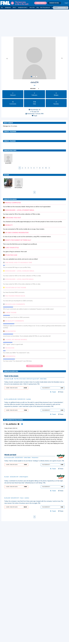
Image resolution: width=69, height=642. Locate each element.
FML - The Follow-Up (43, 7)
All (2, 7)
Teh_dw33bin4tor (11, 424)
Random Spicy (22, 7)
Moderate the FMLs (54, 3)
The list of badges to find (34, 365)
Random (8, 7)
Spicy (14, 7)
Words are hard (10, 455)
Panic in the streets (11, 376)
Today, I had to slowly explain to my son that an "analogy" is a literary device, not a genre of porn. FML (34, 461)
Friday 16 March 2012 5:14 (10, 428)
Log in (66, 3)
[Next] (49, 168)
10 (46, 168)
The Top (31, 7)
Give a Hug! (32, 88)
